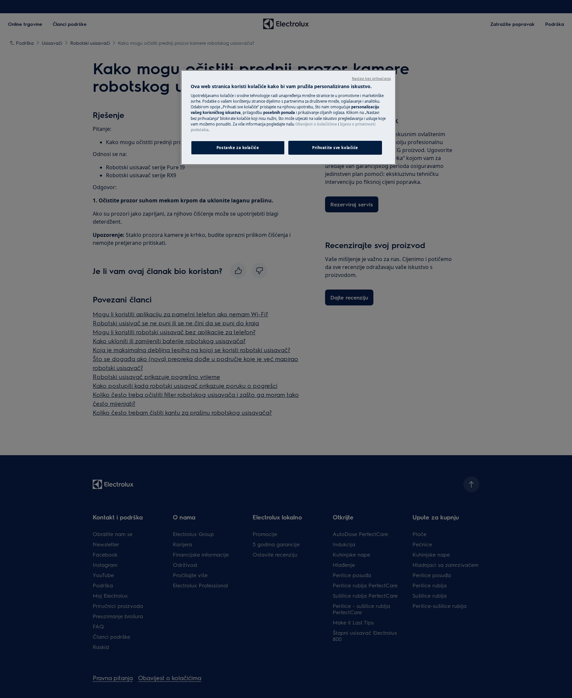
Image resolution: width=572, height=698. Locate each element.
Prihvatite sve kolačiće (335, 147)
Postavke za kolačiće (237, 147)
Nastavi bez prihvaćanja (371, 78)
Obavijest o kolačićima (316, 124)
